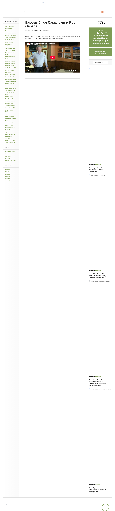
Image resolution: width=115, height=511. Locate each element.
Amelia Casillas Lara (10, 35)
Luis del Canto (9, 30)
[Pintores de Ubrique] (57, 5)
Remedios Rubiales (10, 140)
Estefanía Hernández (10, 79)
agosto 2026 (8, 169)
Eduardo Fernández (10, 61)
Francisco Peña (9, 123)
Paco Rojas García (10, 134)
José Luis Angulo (9, 26)
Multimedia (29, 11)
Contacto (44, 11)
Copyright (7, 158)
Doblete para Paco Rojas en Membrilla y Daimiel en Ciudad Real (97, 169)
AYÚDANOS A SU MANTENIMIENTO (100, 52)
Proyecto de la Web (10, 151)
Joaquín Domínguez (10, 50)
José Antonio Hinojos (10, 81)
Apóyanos (8, 156)
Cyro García (8, 72)
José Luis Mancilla (10, 101)
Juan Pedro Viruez (10, 142)
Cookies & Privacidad (10, 160)
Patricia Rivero (9, 129)
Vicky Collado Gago (10, 48)
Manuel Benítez (9, 28)
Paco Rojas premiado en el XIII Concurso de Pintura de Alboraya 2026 (97, 489)
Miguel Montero (9, 114)
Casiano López (9, 96)
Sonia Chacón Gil (9, 39)
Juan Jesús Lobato (10, 90)
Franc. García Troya (10, 74)
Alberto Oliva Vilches (10, 118)
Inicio (6, 11)
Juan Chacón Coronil (10, 37)
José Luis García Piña (10, 67)
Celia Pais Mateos (9, 120)
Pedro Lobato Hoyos (10, 88)
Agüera (7, 132)
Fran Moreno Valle (9, 116)
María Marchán (9, 103)
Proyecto (36, 11)
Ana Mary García (9, 70)
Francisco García (9, 65)
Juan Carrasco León (10, 33)
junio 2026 (8, 174)
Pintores (13, 11)
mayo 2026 (8, 176)
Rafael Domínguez (10, 56)
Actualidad (98, 164)
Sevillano (7, 58)
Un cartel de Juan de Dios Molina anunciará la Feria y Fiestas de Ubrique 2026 (97, 276)
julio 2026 (7, 171)
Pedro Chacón (9, 42)
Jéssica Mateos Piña (10, 107)
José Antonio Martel (10, 105)
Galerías (20, 11)
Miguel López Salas (10, 98)
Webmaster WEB (37, 30)
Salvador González (10, 76)
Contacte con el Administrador (23, 506)
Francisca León (9, 86)
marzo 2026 (8, 180)
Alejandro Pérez (9, 125)
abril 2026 (7, 178)
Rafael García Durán (10, 63)
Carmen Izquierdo (9, 83)
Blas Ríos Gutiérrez (10, 127)
